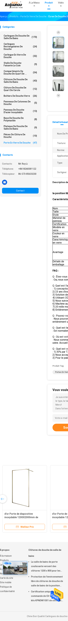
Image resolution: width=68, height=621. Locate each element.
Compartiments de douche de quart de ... (20, 72)
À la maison (6, 556)
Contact (20, 190)
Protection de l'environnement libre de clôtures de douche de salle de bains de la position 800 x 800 (47, 581)
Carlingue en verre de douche (20, 56)
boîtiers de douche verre (20, 96)
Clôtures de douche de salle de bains (20, 80)
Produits (4, 560)
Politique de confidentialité (7, 589)
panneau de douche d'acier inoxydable (20, 111)
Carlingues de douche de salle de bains (20, 37)
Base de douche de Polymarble (20, 119)
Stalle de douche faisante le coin (20, 64)
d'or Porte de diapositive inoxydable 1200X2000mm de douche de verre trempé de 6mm (22, 517)
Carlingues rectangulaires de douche (20, 46)
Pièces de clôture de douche (20, 135)
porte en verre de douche (20, 142)
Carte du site (6, 578)
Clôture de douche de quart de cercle (20, 88)
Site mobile (5, 582)
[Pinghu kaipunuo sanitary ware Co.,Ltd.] (14, 5)
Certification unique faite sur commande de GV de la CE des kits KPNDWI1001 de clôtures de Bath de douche (46, 596)
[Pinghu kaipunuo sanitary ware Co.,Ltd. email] (4, 182)
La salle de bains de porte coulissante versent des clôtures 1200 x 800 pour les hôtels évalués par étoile (45, 567)
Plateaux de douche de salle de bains (20, 127)
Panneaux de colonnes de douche (20, 102)
